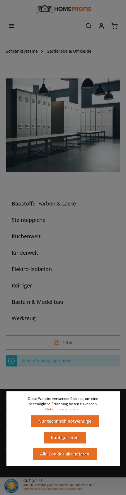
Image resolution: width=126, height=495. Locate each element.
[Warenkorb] (114, 26)
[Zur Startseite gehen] (63, 8)
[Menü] (12, 26)
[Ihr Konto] (101, 26)
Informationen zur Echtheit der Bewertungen (53, 488)
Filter (67, 342)
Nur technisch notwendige (64, 421)
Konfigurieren (65, 437)
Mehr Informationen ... (63, 409)
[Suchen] (88, 26)
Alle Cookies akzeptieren (64, 454)
